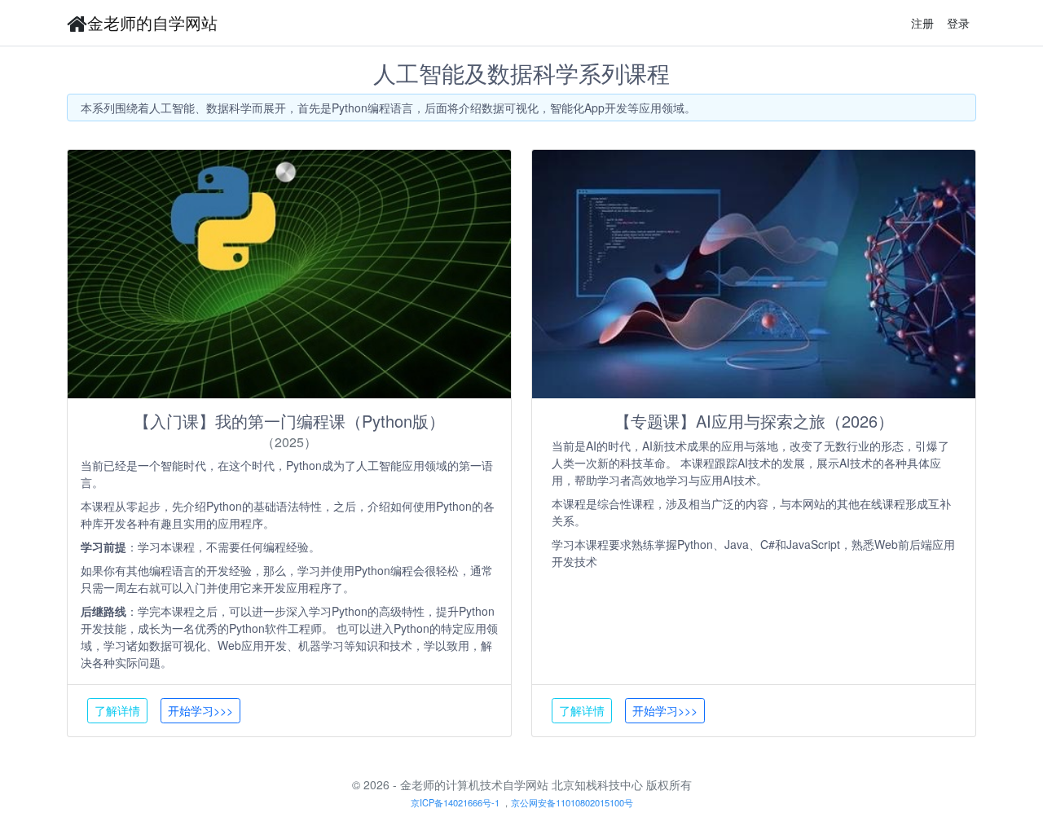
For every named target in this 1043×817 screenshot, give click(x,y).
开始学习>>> (200, 710)
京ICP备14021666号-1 (455, 802)
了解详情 (117, 710)
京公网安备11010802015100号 (572, 802)
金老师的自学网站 (152, 22)
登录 (958, 23)
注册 (922, 23)
